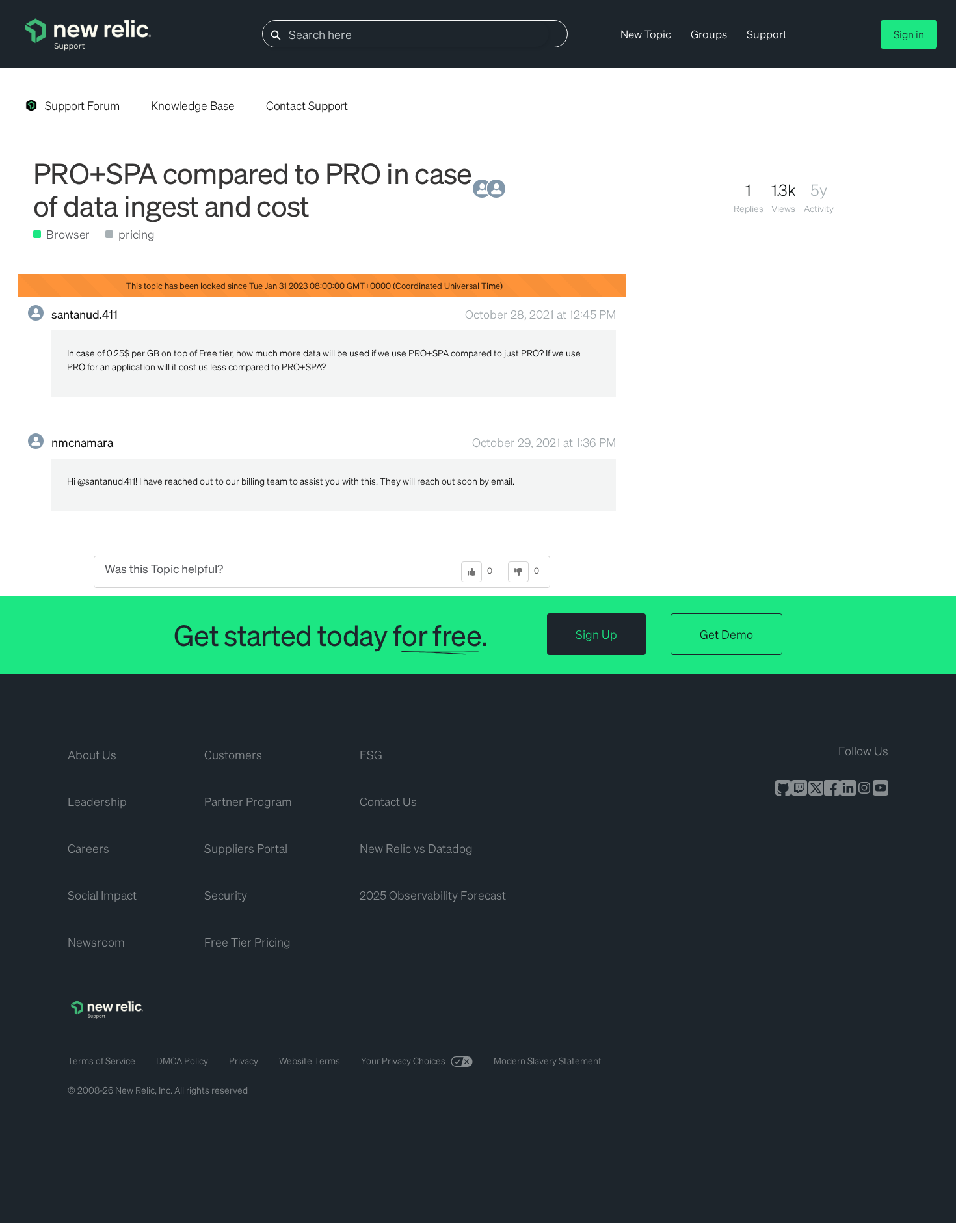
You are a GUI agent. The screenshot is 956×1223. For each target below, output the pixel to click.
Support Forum (82, 105)
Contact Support (307, 105)
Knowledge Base (193, 105)
